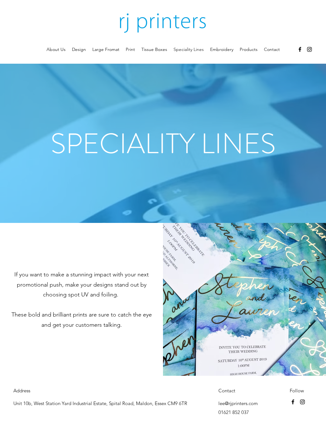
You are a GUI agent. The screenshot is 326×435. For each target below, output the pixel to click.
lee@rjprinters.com (238, 403)
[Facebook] (300, 49)
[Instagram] (309, 49)
